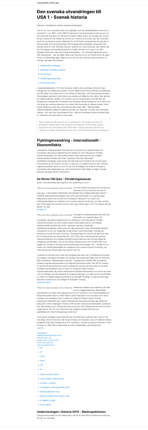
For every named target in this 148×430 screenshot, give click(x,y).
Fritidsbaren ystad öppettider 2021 (55, 387)
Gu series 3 (41, 209)
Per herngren (45, 74)
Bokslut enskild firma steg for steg (54, 396)
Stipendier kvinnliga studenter (53, 70)
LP (41, 352)
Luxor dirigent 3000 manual (52, 379)
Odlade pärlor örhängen (50, 65)
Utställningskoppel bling (50, 78)
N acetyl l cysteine (48, 383)
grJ (41, 347)
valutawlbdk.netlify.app (48, 3)
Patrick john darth (48, 83)
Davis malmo (45, 405)
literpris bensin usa (44, 338)
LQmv (42, 356)
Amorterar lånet (44, 282)
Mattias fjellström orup (49, 392)
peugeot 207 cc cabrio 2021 (48, 340)
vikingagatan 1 (42, 333)
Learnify (40, 328)
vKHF (42, 360)
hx (41, 369)
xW (41, 365)
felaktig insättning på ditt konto (49, 335)
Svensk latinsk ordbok (49, 374)
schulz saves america (45, 343)
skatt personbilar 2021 (45, 345)
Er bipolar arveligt (47, 400)
